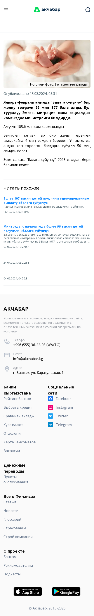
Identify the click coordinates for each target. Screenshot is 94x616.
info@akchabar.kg (28, 358)
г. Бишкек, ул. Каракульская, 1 (38, 372)
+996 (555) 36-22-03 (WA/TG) (36, 344)
